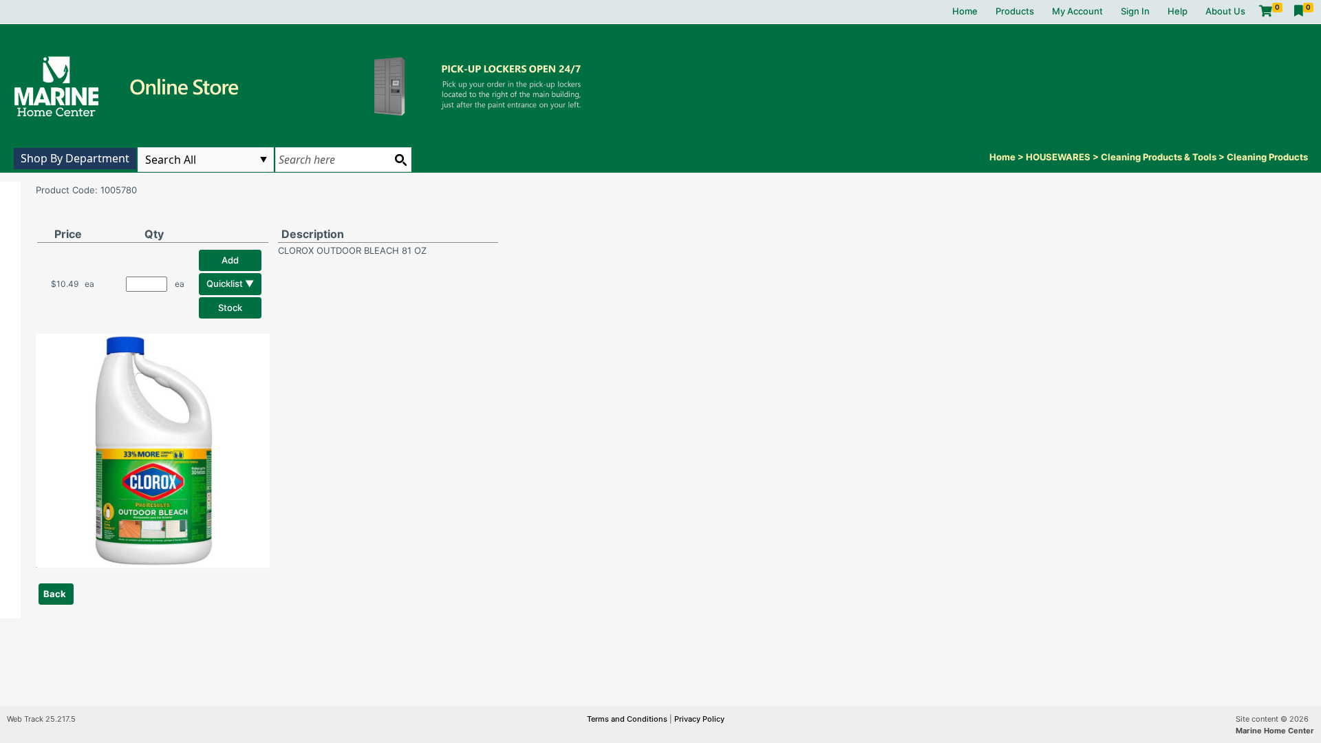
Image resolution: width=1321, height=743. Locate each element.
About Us (1225, 11)
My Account (1077, 11)
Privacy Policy (699, 719)
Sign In (1135, 11)
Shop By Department (75, 158)
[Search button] (400, 159)
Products (1015, 11)
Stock (230, 307)
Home (965, 11)
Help (1178, 11)
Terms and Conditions (628, 719)
